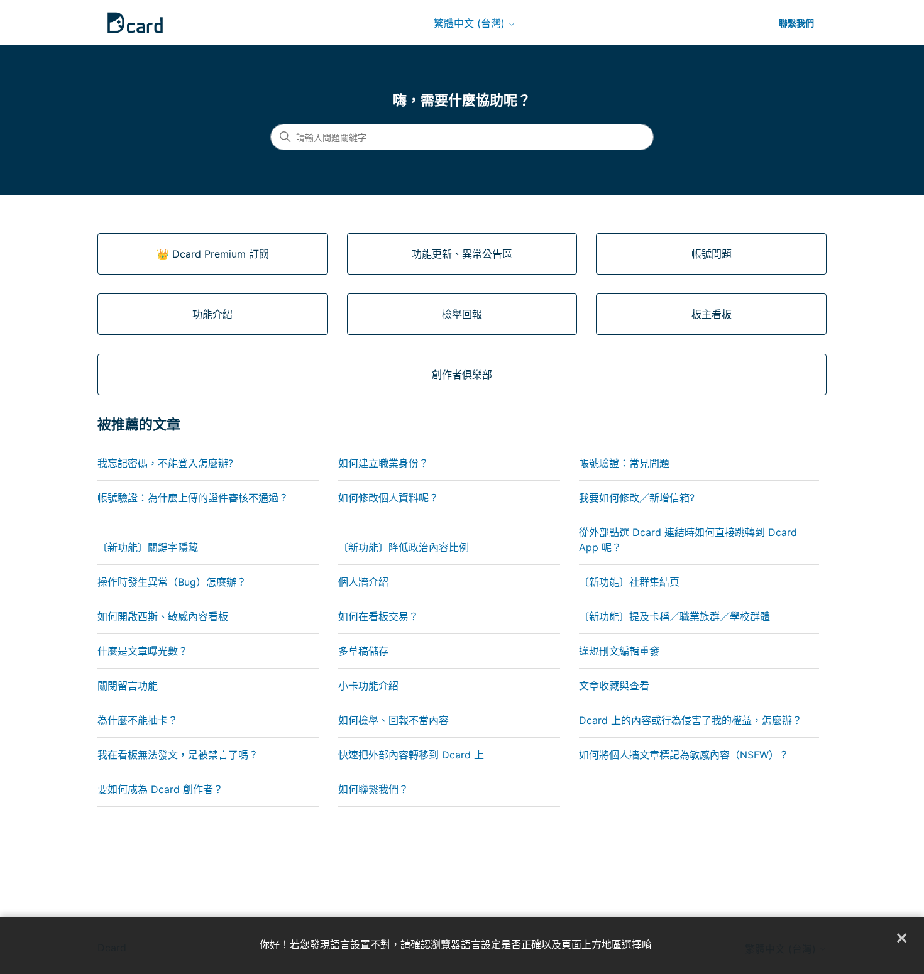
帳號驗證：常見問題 (624, 463)
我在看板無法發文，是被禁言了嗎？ (177, 754)
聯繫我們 (796, 23)
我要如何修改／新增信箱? (637, 497)
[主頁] (135, 22)
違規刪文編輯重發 (619, 651)
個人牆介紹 (363, 582)
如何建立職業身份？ (383, 463)
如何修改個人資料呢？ (388, 497)
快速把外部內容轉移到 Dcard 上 (411, 754)
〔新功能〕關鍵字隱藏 (147, 547)
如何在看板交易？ (378, 616)
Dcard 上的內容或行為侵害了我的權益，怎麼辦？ (690, 720)
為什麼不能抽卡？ (137, 720)
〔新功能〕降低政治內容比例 (403, 547)
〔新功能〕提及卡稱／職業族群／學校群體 (674, 616)
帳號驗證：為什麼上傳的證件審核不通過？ (193, 497)
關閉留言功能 (127, 685)
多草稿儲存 (363, 651)
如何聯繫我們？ (373, 789)
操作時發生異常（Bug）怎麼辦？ (171, 582)
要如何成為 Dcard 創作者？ (160, 789)
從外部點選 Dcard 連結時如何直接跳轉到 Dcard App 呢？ (688, 540)
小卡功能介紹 (368, 685)
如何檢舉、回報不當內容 (393, 720)
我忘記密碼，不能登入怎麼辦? (165, 463)
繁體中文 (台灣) (471, 23)
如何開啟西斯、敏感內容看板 (162, 616)
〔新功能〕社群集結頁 (629, 582)
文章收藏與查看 (614, 685)
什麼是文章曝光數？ (142, 651)
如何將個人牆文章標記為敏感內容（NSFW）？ (684, 754)
